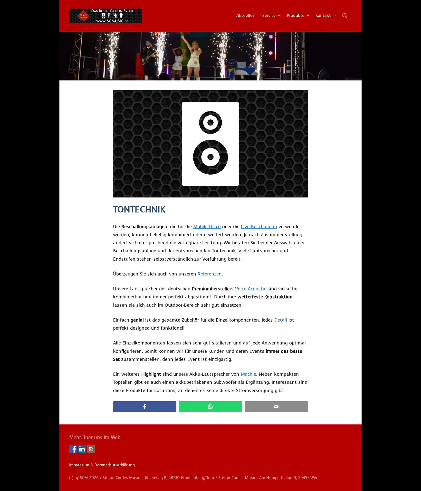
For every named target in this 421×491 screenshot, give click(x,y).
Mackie (248, 374)
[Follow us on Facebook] (73, 449)
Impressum (79, 465)
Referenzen (210, 274)
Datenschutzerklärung (115, 465)
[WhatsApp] (210, 406)
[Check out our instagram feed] (91, 449)
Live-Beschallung (259, 227)
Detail (280, 320)
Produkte (295, 15)
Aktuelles (245, 15)
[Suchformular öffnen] (345, 16)
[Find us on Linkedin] (82, 449)
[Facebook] (144, 406)
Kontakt (323, 15)
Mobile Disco (207, 227)
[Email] (276, 406)
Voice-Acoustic (250, 289)
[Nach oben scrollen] (411, 481)
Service (269, 15)
